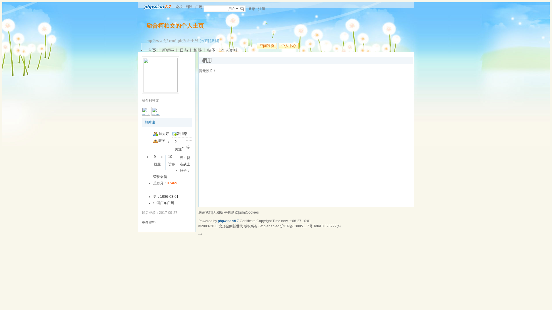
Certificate (248, 221)
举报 (161, 141)
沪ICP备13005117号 (296, 226)
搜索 (242, 8)
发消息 (182, 134)
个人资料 (229, 50)
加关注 (150, 122)
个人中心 (288, 46)
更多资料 (149, 222)
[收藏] (204, 41)
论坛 (179, 7)
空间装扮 (266, 46)
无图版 (218, 212)
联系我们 (205, 212)
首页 (152, 50)
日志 (184, 50)
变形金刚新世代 (231, 226)
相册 (197, 50)
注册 (261, 9)
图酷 (188, 7)
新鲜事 (168, 50)
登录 (251, 9)
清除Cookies (249, 212)
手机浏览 (231, 212)
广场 (198, 7)
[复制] (214, 41)
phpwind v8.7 (228, 221)
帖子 (211, 50)
